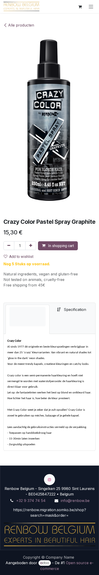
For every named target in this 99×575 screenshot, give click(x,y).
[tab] (28, 319)
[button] (58, 245)
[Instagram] (49, 479)
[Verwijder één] (8, 245)
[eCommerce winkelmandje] (79, 6)
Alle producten (21, 25)
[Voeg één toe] (30, 245)
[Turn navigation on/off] (91, 6)
